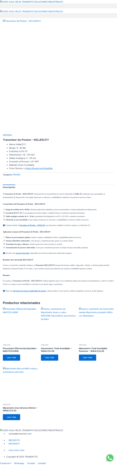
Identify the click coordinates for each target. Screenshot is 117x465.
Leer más (11, 357)
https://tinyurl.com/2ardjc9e (39, 168)
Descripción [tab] (9, 187)
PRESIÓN (7, 135)
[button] (58, 6)
